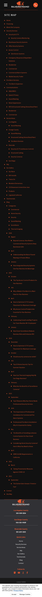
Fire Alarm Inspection (16, 84)
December (14, 342)
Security (13, 217)
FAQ (7, 164)
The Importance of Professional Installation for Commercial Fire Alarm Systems (23, 415)
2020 (10, 461)
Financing (9, 24)
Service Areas (10, 118)
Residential (12, 65)
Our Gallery (10, 168)
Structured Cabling (17, 153)
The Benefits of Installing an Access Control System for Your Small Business (25, 436)
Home (8, 20)
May (12, 429)
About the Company (13, 27)
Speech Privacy (13, 95)
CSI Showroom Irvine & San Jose (19, 187)
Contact (9, 491)
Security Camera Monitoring (20, 38)
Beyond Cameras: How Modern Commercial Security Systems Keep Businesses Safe (24, 244)
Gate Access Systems (17, 54)
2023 (10, 393)
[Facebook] (27, 573)
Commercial (13, 69)
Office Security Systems (16, 46)
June (12, 408)
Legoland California (15, 195)
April (12, 251)
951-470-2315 (21, 532)
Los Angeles (13, 122)
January (13, 262)
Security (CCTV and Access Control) (22, 149)
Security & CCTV (14, 34)
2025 (10, 273)
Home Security (16, 213)
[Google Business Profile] (15, 573)
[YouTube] (19, 573)
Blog (8, 202)
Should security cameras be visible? (24, 357)
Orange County (14, 130)
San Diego (12, 161)
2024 (10, 338)
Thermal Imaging (16, 229)
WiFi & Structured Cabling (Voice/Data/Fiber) (23, 107)
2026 (10, 233)
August (13, 237)
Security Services (11, 31)
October (13, 276)
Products (12, 191)
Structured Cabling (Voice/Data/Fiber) (23, 137)
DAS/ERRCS (12, 91)
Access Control (13, 50)
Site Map (9, 494)
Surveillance (15, 225)
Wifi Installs (12, 175)
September (14, 397)
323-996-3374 (21, 513)
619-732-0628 (21, 522)
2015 (10, 476)
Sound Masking (14, 99)
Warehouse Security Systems (18, 42)
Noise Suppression (15, 103)
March (13, 465)
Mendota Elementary (15, 183)
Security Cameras (16, 157)
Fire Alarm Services (12, 80)
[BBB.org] (23, 573)
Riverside (12, 145)
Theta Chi (12, 179)
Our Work (12, 171)
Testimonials (10, 199)
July (12, 287)
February (14, 316)
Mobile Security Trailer (16, 76)
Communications (12, 87)
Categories (12, 206)
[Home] (20, 4)
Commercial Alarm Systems (18, 73)
